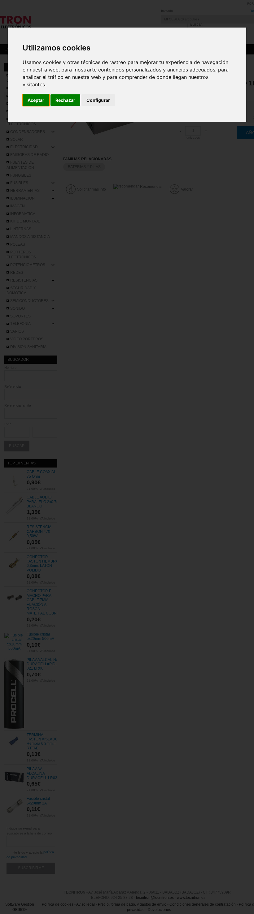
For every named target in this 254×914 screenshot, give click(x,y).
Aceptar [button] (36, 100)
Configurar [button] (98, 100)
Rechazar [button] (65, 100)
